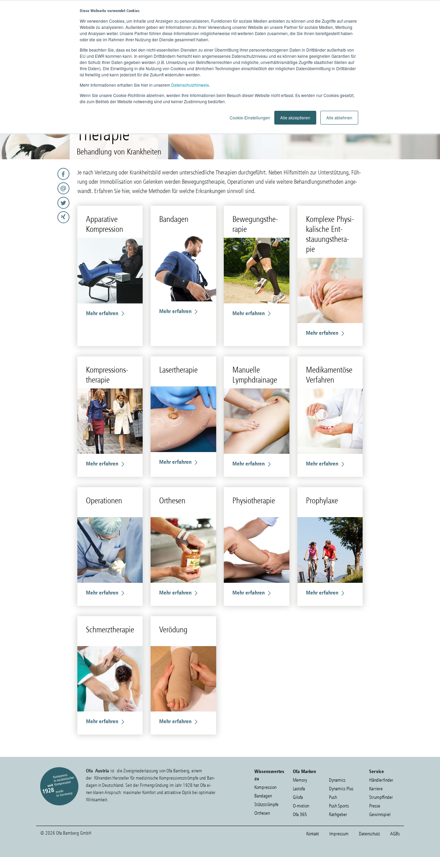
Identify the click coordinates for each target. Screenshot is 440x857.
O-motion (301, 806)
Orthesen (262, 813)
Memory (300, 780)
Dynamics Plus (341, 789)
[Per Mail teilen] (36, 188)
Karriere (376, 789)
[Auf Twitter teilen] (36, 203)
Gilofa (298, 797)
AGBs (395, 834)
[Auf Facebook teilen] (36, 174)
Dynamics (337, 780)
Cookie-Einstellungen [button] (250, 117)
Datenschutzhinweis (190, 85)
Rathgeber (338, 814)
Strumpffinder (381, 797)
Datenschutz (369, 834)
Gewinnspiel (379, 814)
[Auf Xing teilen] (36, 217)
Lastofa (299, 789)
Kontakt (312, 834)
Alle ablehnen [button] (339, 117)
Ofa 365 (300, 814)
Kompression (265, 787)
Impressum (339, 834)
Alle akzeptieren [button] (295, 117)
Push (333, 797)
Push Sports (339, 806)
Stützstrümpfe (266, 804)
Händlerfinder (381, 780)
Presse (374, 806)
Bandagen (263, 796)
